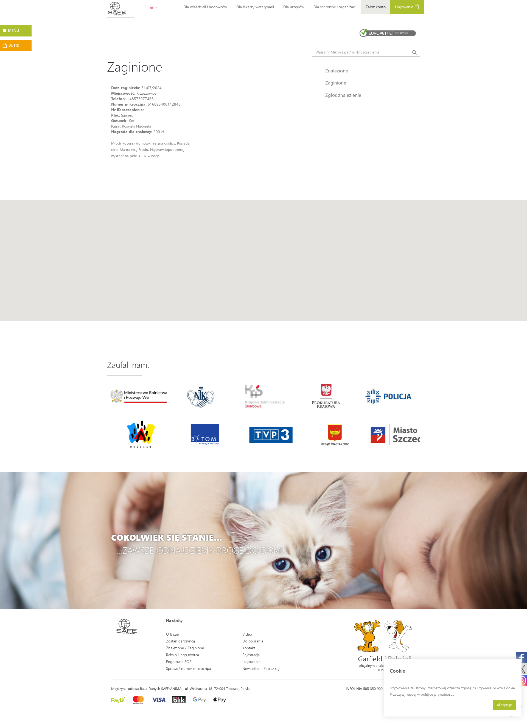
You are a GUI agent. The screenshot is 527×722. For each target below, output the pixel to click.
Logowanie (404, 6)
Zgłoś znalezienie (343, 95)
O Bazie (172, 634)
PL (147, 6)
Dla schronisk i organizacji (334, 6)
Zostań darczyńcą (180, 641)
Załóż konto (376, 6)
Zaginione (335, 83)
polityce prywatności (437, 694)
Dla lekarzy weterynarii (255, 6)
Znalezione (336, 70)
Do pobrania (252, 641)
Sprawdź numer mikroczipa (188, 668)
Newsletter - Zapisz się (260, 668)
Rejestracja (251, 654)
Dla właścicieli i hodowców (205, 6)
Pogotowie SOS (178, 661)
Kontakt (248, 647)
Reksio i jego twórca (182, 654)
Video (247, 634)
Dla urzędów (293, 6)
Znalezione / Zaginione (185, 647)
